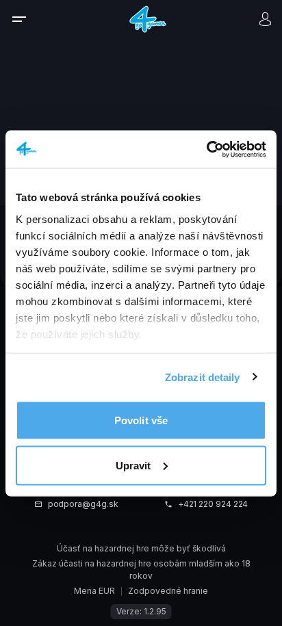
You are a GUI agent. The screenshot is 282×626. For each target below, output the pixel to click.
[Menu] (28, 19)
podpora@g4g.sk (83, 504)
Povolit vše (141, 420)
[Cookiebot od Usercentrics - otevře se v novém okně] (206, 149)
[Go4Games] (148, 18)
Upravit (133, 465)
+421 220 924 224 (213, 504)
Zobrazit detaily (202, 376)
